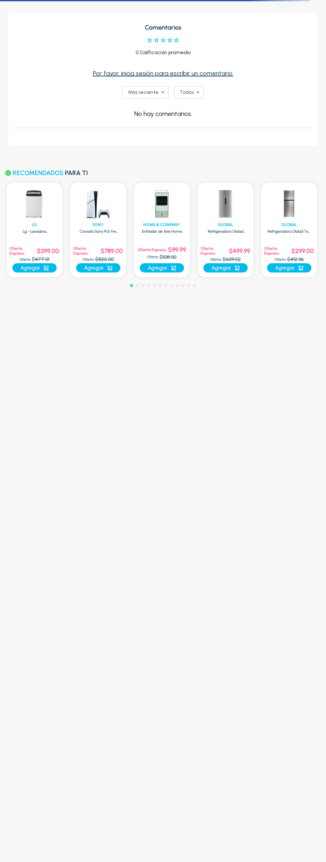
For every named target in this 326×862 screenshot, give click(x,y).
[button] (131, 285)
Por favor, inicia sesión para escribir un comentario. (163, 73)
